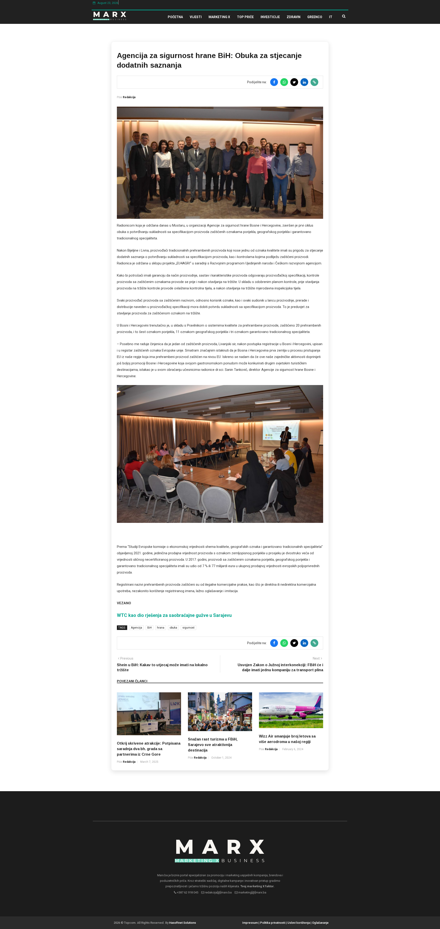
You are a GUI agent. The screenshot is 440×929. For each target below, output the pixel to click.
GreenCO (314, 17)
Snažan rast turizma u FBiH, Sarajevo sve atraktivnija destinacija (212, 744)
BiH (149, 627)
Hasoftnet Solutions (182, 922)
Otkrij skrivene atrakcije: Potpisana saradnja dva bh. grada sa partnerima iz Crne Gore (148, 748)
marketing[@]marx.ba (252, 892)
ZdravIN (293, 17)
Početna (175, 17)
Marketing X (219, 17)
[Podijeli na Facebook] (274, 82)
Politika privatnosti (272, 922)
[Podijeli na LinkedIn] (304, 82)
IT (330, 17)
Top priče (245, 17)
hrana (160, 627)
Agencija (136, 627)
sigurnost (188, 627)
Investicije (270, 17)
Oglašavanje (320, 922)
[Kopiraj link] (314, 82)
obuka (173, 627)
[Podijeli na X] (294, 82)
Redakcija (129, 97)
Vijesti (196, 17)
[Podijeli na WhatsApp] (284, 82)
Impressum (250, 922)
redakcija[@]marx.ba (218, 892)
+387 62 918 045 (187, 892)
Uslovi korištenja (298, 922)
